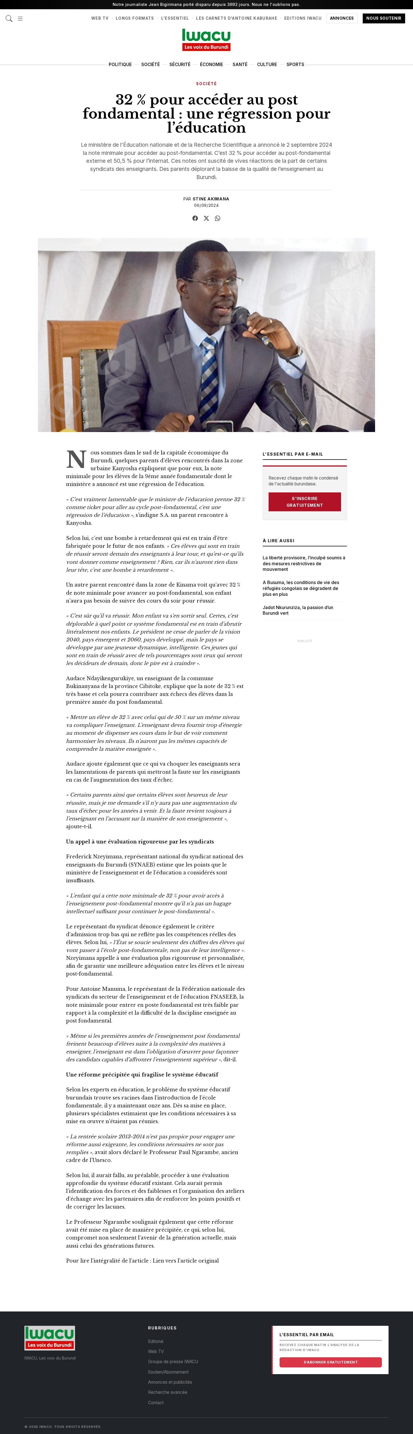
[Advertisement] (305, 730)
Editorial (155, 1341)
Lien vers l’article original (186, 1261)
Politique (120, 64)
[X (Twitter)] (206, 218)
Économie (211, 64)
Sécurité (179, 64)
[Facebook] (195, 218)
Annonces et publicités (170, 1382)
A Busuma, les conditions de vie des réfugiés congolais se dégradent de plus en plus (301, 588)
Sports (295, 64)
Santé (240, 64)
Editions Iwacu (303, 18)
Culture (267, 64)
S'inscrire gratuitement (305, 501)
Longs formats (135, 18)
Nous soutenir (383, 18)
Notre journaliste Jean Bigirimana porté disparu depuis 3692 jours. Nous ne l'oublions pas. (206, 4)
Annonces (342, 18)
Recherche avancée (167, 1392)
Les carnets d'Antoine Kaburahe (236, 18)
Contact (156, 1402)
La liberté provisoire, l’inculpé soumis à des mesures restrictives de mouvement (304, 563)
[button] (20, 15)
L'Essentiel (175, 18)
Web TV (100, 18)
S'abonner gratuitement (331, 1362)
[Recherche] (9, 15)
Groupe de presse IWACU (173, 1361)
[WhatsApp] (218, 218)
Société (150, 64)
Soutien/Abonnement (168, 1372)
